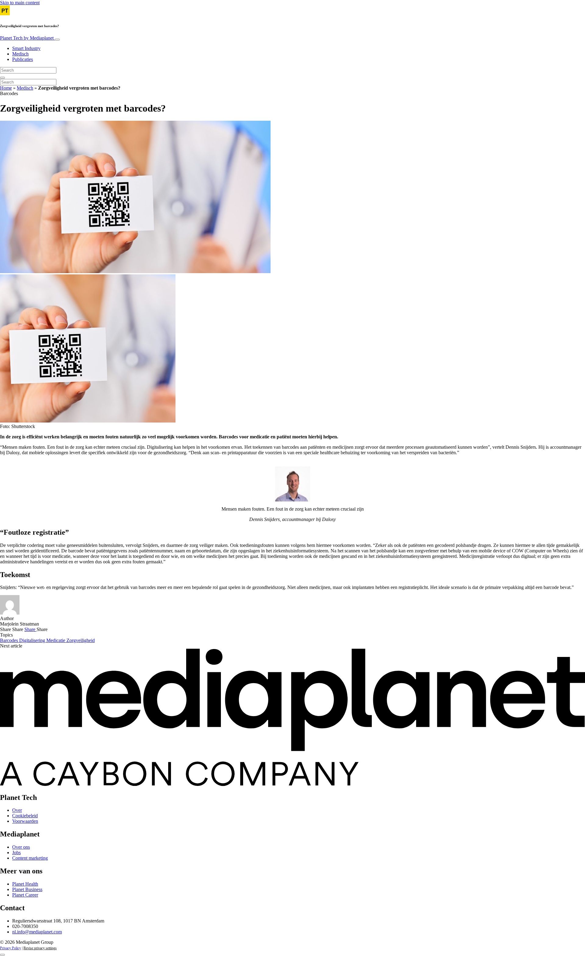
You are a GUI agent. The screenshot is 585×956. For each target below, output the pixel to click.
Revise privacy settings (40, 948)
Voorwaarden (25, 821)
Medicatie (56, 640)
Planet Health (25, 883)
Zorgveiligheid (80, 640)
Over (17, 810)
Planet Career (25, 894)
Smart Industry (26, 48)
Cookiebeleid (25, 815)
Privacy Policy (10, 948)
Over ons (21, 847)
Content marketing (30, 858)
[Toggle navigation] (57, 40)
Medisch (20, 53)
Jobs (16, 852)
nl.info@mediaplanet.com (37, 931)
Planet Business (27, 889)
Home (6, 88)
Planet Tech (27, 38)
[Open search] (2, 78)
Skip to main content (20, 2)
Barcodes (9, 640)
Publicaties (22, 59)
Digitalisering (32, 640)
